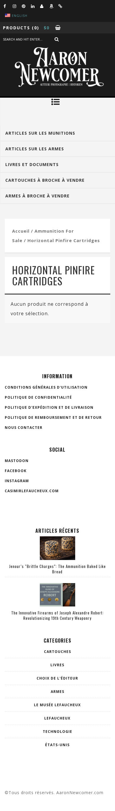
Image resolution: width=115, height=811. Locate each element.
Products (16, 27)
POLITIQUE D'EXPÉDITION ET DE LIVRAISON (49, 407)
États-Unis (57, 744)
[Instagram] (17, 6)
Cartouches (57, 651)
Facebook (16, 470)
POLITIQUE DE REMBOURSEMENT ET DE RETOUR (53, 417)
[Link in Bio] (62, 6)
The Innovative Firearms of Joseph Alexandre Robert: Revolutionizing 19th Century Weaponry (57, 615)
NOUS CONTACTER (23, 427)
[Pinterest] (26, 6)
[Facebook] (8, 6)
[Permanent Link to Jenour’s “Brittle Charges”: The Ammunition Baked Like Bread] (57, 558)
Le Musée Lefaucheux (57, 704)
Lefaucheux (57, 718)
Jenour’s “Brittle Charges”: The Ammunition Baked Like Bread (57, 569)
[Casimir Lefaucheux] (44, 6)
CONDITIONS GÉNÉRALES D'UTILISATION (46, 387)
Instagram (17, 480)
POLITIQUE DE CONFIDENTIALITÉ (38, 397)
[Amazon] (53, 6)
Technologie (57, 731)
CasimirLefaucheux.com (32, 490)
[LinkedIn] (35, 6)
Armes (57, 691)
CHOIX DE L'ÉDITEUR (57, 678)
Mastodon (17, 460)
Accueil (20, 231)
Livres (57, 664)
